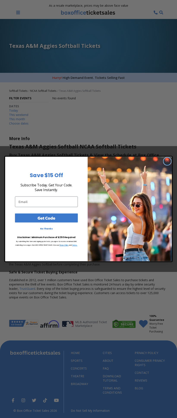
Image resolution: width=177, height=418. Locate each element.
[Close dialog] (167, 161)
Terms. (74, 245)
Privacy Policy (64, 245)
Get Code (46, 218)
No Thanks (46, 228)
